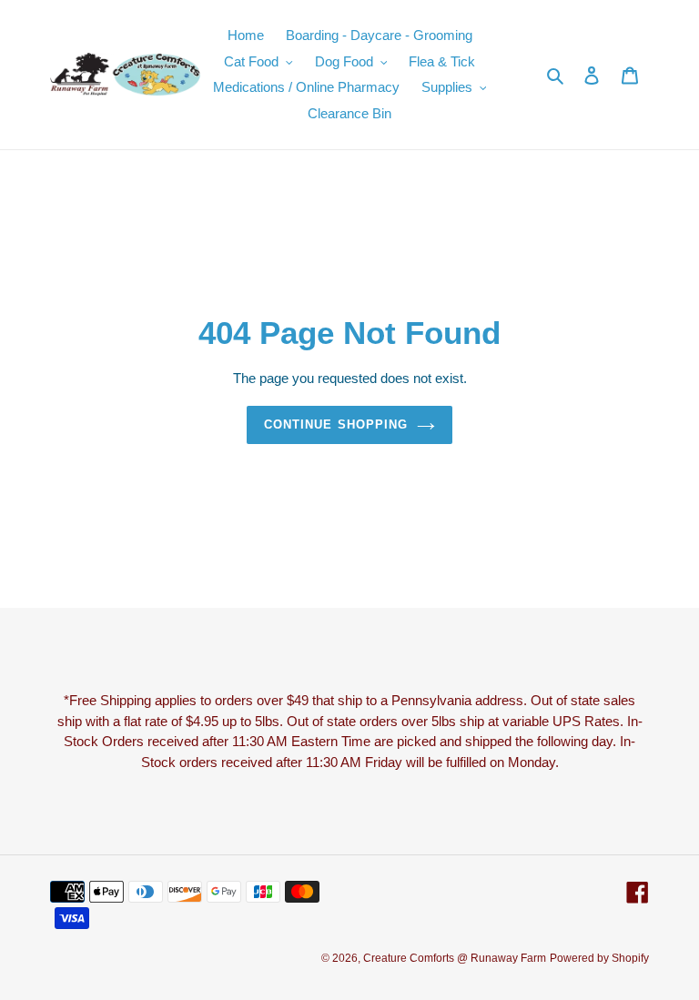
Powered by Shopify (599, 958)
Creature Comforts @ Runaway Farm (454, 958)
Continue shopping (336, 424)
